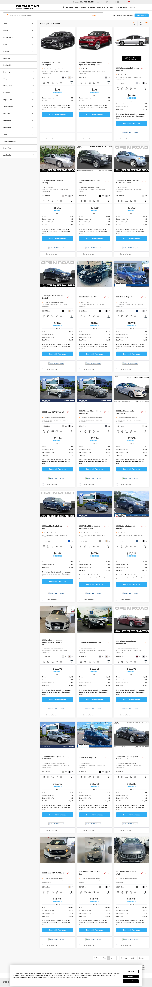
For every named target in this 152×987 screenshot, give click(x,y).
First (97, 958)
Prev (104, 958)
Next (126, 958)
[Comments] (71, 82)
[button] (73, 40)
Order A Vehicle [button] (141, 15)
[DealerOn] (8, 981)
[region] (57, 104)
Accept (130, 981)
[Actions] (71, 63)
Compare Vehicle (51, 139)
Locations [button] (101, 7)
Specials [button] (91, 7)
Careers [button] (110, 7)
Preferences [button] (83, 977)
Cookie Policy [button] (41, 977)
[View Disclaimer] (61, 83)
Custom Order (80, 7)
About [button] (132, 7)
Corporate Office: (78, 2)
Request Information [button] (57, 115)
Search (94, 15)
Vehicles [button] (69, 7)
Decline (130, 976)
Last (133, 958)
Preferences (130, 971)
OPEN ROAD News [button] (121, 7)
